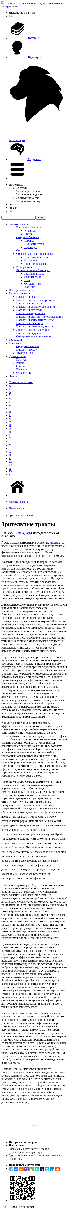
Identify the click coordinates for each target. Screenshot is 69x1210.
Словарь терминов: (21, 382)
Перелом (21, 369)
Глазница (29, 286)
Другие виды (24, 352)
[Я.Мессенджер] (37, 1169)
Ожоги (20, 366)
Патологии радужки (29, 333)
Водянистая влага (35, 263)
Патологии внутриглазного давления (39, 316)
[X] (42, 1169)
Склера (28, 234)
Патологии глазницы (29, 323)
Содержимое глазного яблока (34, 253)
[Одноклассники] (21, 1169)
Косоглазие (16, 343)
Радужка (29, 240)
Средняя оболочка (27, 237)
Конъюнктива (32, 283)
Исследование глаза (21, 290)
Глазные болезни (19, 293)
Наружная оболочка (28, 227)
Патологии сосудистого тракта (35, 306)
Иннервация (24, 267)
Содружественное (27, 346)
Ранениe (21, 362)
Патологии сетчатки (29, 309)
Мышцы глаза (32, 276)
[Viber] (26, 1169)
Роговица (30, 230)
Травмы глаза (17, 356)
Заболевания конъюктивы (32, 329)
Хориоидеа (30, 247)
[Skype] (47, 1169)
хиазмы (54, 542)
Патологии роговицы (29, 303)
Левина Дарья (23, 533)
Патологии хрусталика (30, 313)
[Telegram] (11, 1169)
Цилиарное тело (34, 243)
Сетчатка (22, 250)
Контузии (22, 359)
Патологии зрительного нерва (35, 319)
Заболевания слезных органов (35, 300)
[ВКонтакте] (16, 1169)
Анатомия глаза (19, 224)
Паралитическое (26, 349)
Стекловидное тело (36, 257)
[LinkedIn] (52, 1169)
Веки (27, 280)
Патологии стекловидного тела (36, 326)
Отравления (23, 372)
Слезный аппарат (34, 273)
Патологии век (25, 296)
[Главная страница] (18, 495)
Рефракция (15, 339)
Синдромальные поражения (33, 336)
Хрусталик (30, 260)
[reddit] (57, 1169)
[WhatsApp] (31, 1169)
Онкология (16, 376)
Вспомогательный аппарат (33, 270)
